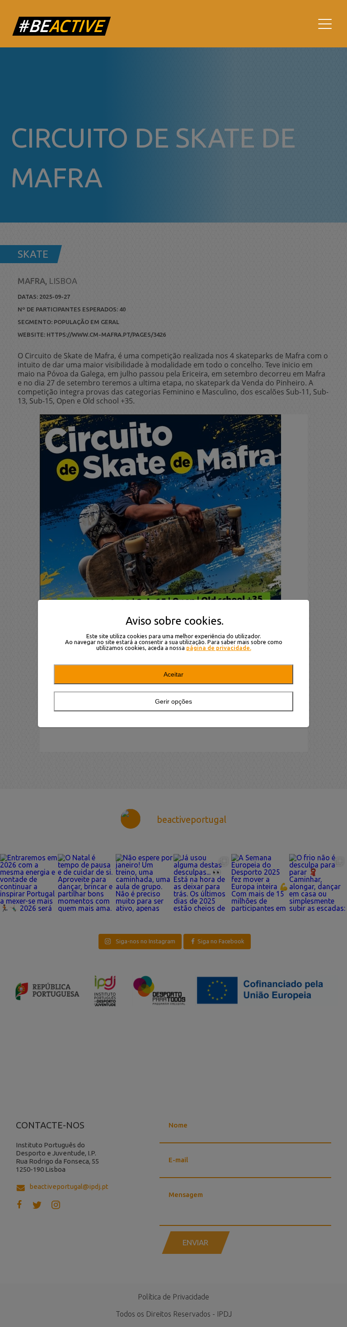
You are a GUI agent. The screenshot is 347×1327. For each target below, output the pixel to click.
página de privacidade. (218, 648)
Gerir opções (173, 701)
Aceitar (173, 674)
